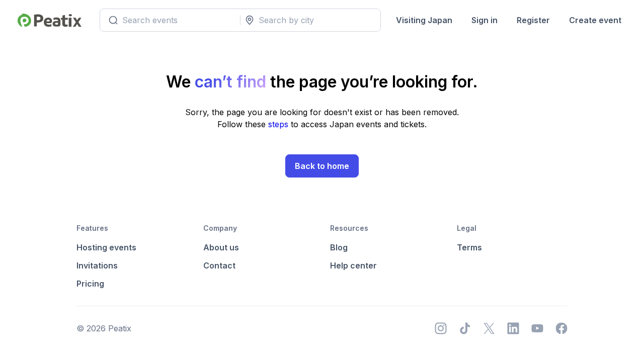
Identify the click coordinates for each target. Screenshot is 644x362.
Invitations (97, 265)
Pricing (90, 284)
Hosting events (106, 247)
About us (221, 247)
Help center (353, 265)
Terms (469, 247)
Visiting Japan (424, 20)
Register (533, 20)
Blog (339, 247)
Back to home (322, 166)
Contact (219, 265)
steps (279, 124)
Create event (595, 20)
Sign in (484, 20)
